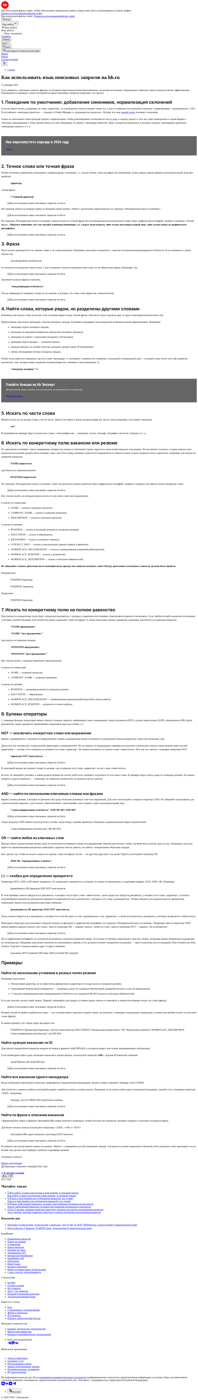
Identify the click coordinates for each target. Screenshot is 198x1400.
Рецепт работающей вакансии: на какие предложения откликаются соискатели (49, 1206)
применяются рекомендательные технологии (62, 1377)
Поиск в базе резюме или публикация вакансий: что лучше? (39, 1201)
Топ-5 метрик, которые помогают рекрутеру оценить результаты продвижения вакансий (54, 1212)
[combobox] (14, 1391)
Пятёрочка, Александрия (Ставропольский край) (111, 1225)
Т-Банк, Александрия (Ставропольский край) (68, 1228)
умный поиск (128, 112)
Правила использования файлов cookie (54, 16)
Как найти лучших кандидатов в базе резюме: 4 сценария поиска (41, 1195)
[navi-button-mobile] (4, 63)
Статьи (11, 69)
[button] (4, 54)
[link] (6, 47)
